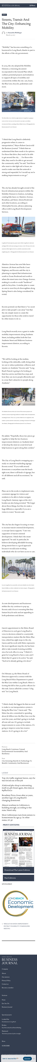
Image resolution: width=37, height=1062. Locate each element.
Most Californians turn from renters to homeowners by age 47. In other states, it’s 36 (18, 817)
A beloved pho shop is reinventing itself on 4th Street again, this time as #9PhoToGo (18, 788)
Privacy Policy (6, 980)
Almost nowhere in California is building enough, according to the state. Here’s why (17, 807)
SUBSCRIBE (6, 1046)
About (4, 973)
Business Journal (7, 1007)
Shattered (11, 1032)
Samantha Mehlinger (15, 33)
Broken (11, 1026)
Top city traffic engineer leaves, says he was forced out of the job (18, 779)
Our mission (5, 977)
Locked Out (9, 1020)
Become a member (7, 988)
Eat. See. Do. (6, 1003)
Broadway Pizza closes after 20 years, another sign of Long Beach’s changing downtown (17, 798)
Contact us (5, 984)
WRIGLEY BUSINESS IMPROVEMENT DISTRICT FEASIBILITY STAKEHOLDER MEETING (17, 926)
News (4, 14)
